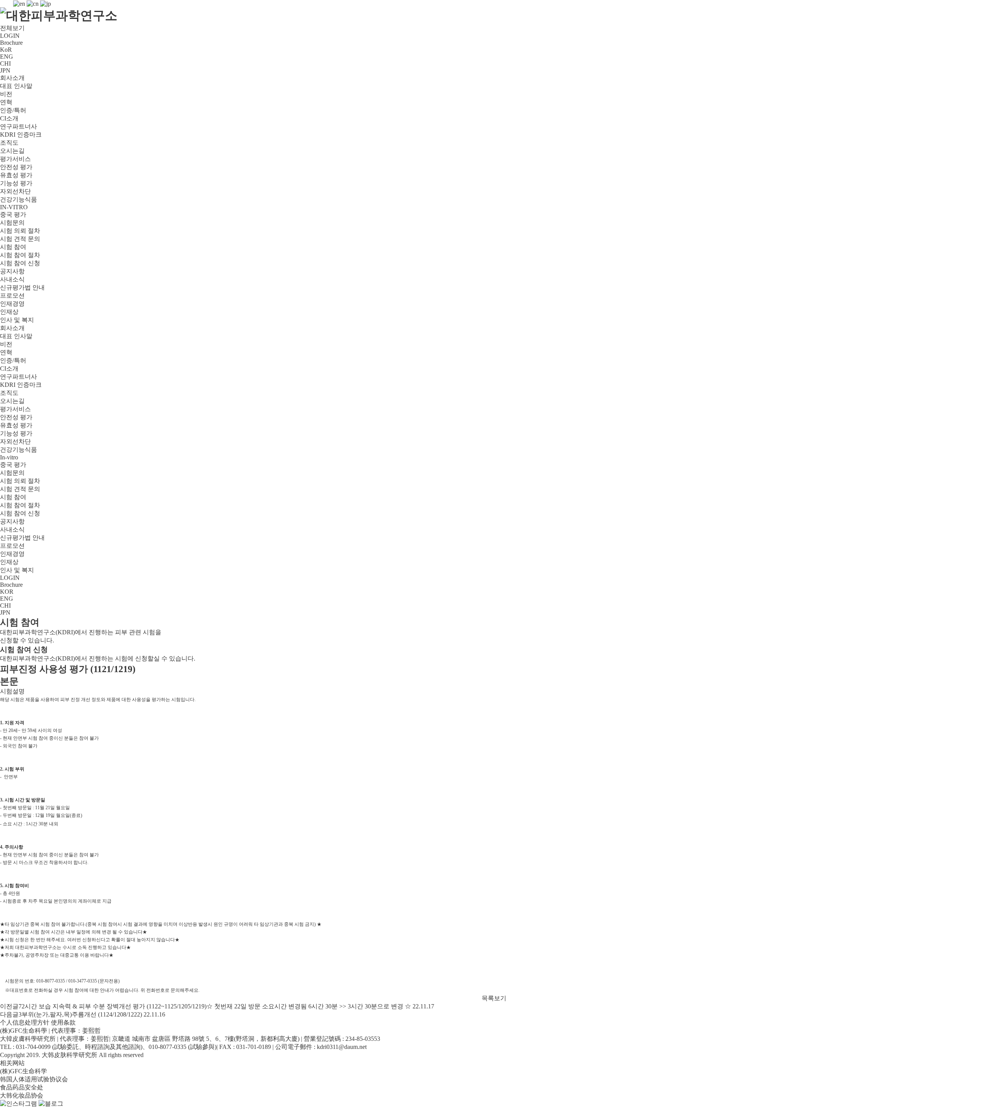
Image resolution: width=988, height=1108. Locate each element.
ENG (6, 56)
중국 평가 (13, 214)
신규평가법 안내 (22, 287)
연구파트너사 (18, 126)
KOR (7, 591)
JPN (5, 70)
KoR (6, 49)
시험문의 (12, 222)
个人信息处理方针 (24, 1022)
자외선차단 (15, 191)
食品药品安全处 (21, 1087)
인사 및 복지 (17, 320)
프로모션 (12, 295)
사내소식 (12, 279)
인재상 (9, 311)
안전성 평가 (16, 167)
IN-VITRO (14, 207)
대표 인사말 (16, 86)
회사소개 (12, 78)
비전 (6, 94)
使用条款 (63, 1022)
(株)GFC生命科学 (23, 1071)
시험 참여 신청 (20, 263)
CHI (5, 63)
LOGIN (10, 35)
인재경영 (12, 303)
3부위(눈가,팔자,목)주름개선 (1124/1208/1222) (80, 1014)
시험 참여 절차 (20, 255)
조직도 (9, 142)
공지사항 (12, 271)
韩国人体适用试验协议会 (34, 1079)
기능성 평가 (16, 183)
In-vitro (9, 457)
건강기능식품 (18, 199)
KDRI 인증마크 (21, 134)
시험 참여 (13, 247)
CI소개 (9, 118)
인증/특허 (13, 110)
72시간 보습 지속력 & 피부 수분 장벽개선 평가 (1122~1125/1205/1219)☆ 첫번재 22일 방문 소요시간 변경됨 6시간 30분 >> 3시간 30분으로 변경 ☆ (215, 1006)
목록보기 (494, 998)
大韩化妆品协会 (21, 1095)
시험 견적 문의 (20, 238)
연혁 (6, 102)
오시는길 (12, 150)
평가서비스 (15, 159)
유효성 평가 (16, 175)
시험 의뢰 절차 (20, 230)
